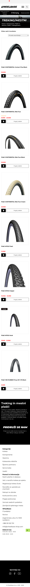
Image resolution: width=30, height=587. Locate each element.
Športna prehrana (9, 465)
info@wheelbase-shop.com (12, 527)
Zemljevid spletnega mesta (12, 506)
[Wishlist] (3, 1)
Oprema (5, 458)
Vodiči (4, 471)
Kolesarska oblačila (9, 461)
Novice (5, 515)
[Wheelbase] (9, 7)
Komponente (10, 23)
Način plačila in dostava (11, 477)
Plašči (9, 25)
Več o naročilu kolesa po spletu (14, 480)
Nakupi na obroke (9, 492)
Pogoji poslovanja (9, 499)
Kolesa (5, 451)
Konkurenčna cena (9, 496)
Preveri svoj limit (25, 12)
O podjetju (6, 511)
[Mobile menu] (23, 7)
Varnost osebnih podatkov (12, 502)
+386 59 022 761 (8, 523)
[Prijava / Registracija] (6, 1)
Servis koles (6, 468)
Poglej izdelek (18, 76)
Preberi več (3, 388)
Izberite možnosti (3, 76)
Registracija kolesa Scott (11, 484)
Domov (4, 23)
